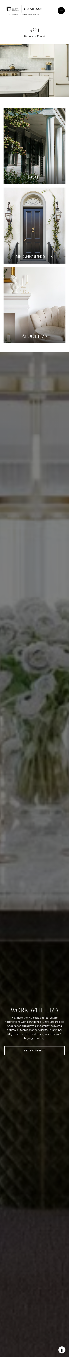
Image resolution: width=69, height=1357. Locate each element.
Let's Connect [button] (34, 1050)
